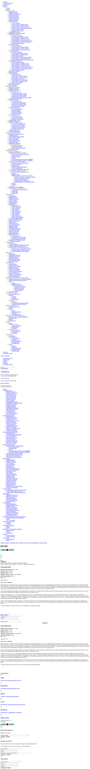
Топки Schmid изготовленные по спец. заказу (23, 59)
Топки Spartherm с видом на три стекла (21, 66)
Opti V (13, 185)
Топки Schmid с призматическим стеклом (22, 57)
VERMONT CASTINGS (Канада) (17, 240)
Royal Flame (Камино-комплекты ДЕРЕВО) (22, 160)
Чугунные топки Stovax (17, 129)
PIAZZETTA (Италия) (17, 35)
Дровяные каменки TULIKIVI (19, 304)
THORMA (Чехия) (13, 227)
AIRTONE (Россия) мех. (15, 255)
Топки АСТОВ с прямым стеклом (20, 24)
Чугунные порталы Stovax (18, 125)
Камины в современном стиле (16, 134)
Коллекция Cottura (16, 114)
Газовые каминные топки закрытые (20, 251)
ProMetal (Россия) (13, 197)
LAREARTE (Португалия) (15, 98)
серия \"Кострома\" (16, 211)
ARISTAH (14, 328)
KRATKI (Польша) (13, 15)
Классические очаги (17, 155)
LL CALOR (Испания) (14, 137)
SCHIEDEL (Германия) (20, 286)
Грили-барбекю (12, 264)
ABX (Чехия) (12, 222)
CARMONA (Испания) (14, 131)
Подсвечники (12, 320)
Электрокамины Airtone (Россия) (20, 189)
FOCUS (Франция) (13, 141)
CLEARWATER (15, 343)
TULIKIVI (14, 301)
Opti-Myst (14, 184)
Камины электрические (14, 151)
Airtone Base (15, 190)
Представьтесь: (4, 615)
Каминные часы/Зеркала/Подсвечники (18, 316)
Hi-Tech (13, 158)
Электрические (15, 299)
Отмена (7, 736)
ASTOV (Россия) (16, 23)
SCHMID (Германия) (17, 52)
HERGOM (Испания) (14, 233)
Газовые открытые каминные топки (20, 250)
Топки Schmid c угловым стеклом (20, 54)
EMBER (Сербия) (13, 226)
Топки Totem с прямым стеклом (19, 76)
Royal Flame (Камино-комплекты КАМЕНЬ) (22, 159)
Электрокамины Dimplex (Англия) (20, 171)
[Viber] (11, 550)
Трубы (13, 282)
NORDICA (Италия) (14, 231)
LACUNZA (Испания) (14, 229)
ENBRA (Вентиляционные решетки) (18, 280)
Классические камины (17, 117)
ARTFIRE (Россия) (13, 135)
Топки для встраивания (17, 217)
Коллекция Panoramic (17, 146)
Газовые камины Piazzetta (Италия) (17, 246)
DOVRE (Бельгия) (16, 236)
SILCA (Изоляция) (13, 291)
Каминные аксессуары (14, 306)
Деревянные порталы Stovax (18, 126)
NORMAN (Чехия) (13, 267)
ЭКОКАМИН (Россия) (14, 32)
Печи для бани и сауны (14, 294)
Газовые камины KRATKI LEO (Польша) (19, 245)
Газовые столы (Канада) (15, 275)
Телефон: (3, 617)
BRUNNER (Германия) (14, 71)
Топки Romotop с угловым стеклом (20, 48)
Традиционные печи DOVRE (19, 237)
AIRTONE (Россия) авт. (14, 256)
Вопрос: (2, 763)
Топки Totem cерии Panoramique (19, 81)
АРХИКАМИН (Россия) (15, 120)
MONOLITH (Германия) (15, 266)
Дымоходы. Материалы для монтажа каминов (20, 279)
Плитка (11, 323)
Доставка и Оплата (8, 353)
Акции (7, 9)
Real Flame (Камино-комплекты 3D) (20, 169)
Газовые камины (13, 243)
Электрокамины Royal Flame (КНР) (20, 154)
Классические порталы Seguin (19, 105)
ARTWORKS (15, 327)
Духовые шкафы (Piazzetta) (15, 271)
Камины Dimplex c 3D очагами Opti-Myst (24, 182)
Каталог (8, 8)
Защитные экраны (16, 314)
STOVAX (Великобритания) (18, 124)
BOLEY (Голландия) (14, 149)
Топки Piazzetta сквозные (18, 43)
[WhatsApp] (13, 550)
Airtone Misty (15, 192)
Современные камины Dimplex (22, 180)
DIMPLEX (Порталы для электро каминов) (25, 177)
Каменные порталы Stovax (18, 127)
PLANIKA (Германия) (14, 258)
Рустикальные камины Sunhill (19, 93)
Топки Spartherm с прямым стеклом (20, 63)
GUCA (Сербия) (13, 200)
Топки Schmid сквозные (17, 56)
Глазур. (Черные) (19, 290)
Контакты (5, 352)
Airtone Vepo (15, 193)
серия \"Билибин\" (16, 212)
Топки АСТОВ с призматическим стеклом (22, 28)
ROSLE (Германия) (13, 265)
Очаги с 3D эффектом (17, 168)
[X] (7, 550)
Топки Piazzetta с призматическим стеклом (22, 40)
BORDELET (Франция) (14, 143)
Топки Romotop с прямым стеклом (20, 47)
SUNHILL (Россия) (16, 92)
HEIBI (13, 310)
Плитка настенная (16, 325)
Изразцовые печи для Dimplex (16, 187)
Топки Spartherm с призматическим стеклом (22, 67)
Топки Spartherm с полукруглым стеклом (21, 68)
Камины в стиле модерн (17, 119)
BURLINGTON (15, 342)
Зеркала (11, 319)
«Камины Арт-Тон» (8, 3)
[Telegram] (9, 550)
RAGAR (11, 308)
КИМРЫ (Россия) (16, 206)
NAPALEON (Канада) (14, 276)
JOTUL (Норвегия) (13, 85)
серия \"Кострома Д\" (17, 216)
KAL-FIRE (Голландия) (14, 83)
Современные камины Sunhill (19, 96)
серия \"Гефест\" (16, 214)
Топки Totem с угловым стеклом (19, 77)
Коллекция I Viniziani (17, 112)
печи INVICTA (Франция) (15, 219)
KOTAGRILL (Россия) (14, 270)
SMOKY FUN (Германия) (15, 274)
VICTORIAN (15, 332)
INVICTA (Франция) (14, 18)
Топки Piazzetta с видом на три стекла (21, 39)
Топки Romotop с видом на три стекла (21, 49)
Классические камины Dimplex (22, 178)
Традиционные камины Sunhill (19, 95)
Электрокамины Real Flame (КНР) (20, 163)
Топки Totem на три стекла (18, 78)
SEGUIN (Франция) (14, 19)
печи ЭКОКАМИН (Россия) (16, 218)
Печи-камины (12, 195)
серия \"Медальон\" (16, 207)
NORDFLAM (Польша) (14, 14)
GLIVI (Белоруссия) (16, 116)
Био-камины (12, 253)
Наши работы (6, 4)
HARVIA (14, 296)
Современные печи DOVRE (18, 238)
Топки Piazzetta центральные (19, 148)
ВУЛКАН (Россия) (16, 284)
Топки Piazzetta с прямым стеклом (20, 37)
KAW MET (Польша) (14, 16)
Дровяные (14, 298)
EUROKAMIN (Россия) (14, 90)
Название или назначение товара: (9, 753)
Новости (5, 5)
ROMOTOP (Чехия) (16, 45)
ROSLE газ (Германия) (14, 269)
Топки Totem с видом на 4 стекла (20, 79)
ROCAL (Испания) (13, 139)
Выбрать (3, 736)
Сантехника (12, 335)
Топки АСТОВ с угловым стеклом (20, 25)
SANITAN (14, 339)
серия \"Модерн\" (16, 213)
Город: (2, 750)
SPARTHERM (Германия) (18, 62)
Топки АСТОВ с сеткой (17, 30)
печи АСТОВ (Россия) (14, 224)
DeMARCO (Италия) (14, 121)
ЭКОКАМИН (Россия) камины (16, 136)
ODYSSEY (14, 333)
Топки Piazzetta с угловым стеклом (20, 38)
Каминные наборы (16, 311)
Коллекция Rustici (16, 110)
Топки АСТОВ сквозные (18, 29)
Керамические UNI (19, 287)
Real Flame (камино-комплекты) (19, 166)
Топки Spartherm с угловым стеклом (20, 64)
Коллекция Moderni (16, 111)
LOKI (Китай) (12, 203)
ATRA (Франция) (13, 72)
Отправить (3, 754)
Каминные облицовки (14, 87)
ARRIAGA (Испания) (14, 130)
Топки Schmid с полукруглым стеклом (21, 58)
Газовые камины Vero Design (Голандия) (21, 248)
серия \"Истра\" (15, 209)
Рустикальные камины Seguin (19, 102)
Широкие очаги (15, 156)
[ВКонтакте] (3, 550)
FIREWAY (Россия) (13, 13)
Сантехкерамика (16, 338)
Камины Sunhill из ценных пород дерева (21, 97)
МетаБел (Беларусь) (13, 20)
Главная (5, 1)
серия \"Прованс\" (16, 208)
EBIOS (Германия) (13, 257)
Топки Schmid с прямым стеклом (20, 53)
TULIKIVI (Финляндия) (15, 241)
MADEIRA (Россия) (14, 88)
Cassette (13, 183)
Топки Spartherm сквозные (18, 69)
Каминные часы (13, 318)
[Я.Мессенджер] (1, 550)
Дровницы (14, 313)
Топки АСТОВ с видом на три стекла (21, 27)
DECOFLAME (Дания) (14, 260)
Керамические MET (19, 289)
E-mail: (2, 618)
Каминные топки (13, 11)
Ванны (13, 345)
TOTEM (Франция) (16, 74)
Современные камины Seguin (19, 103)
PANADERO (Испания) (14, 228)
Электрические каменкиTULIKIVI (20, 303)
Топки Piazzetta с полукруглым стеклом (21, 42)
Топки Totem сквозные (17, 82)
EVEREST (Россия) (13, 199)
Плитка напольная (16, 330)
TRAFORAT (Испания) (14, 140)
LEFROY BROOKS (16, 340)
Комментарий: (4, 621)
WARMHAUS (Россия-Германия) (17, 33)
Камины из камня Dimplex (21, 179)
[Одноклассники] (5, 550)
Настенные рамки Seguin (18, 106)
